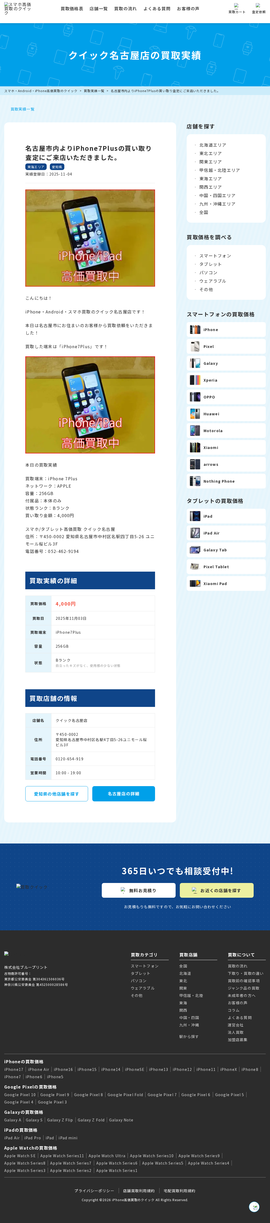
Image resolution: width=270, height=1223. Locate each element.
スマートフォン (215, 255)
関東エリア (210, 161)
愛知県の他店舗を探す (57, 794)
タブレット (210, 264)
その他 (206, 289)
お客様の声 (188, 8)
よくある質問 (157, 8)
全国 (204, 212)
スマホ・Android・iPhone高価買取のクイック (41, 90)
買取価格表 (72, 8)
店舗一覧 (99, 8)
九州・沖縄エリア (217, 204)
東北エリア (210, 153)
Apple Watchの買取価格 (30, 1148)
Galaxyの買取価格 (23, 1112)
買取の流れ (125, 8)
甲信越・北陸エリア (219, 170)
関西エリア (210, 187)
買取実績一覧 (94, 90)
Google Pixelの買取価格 (30, 1087)
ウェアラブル (213, 281)
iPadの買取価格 (21, 1130)
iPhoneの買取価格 (24, 1061)
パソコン (208, 272)
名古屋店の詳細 (124, 793)
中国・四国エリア (217, 195)
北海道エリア (213, 145)
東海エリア (210, 178)
